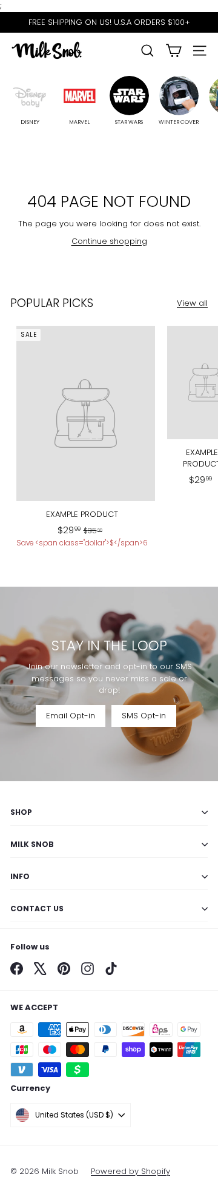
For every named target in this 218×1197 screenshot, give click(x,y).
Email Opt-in (70, 715)
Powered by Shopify (130, 1171)
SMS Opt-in (144, 715)
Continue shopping (109, 241)
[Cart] (173, 51)
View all (192, 303)
